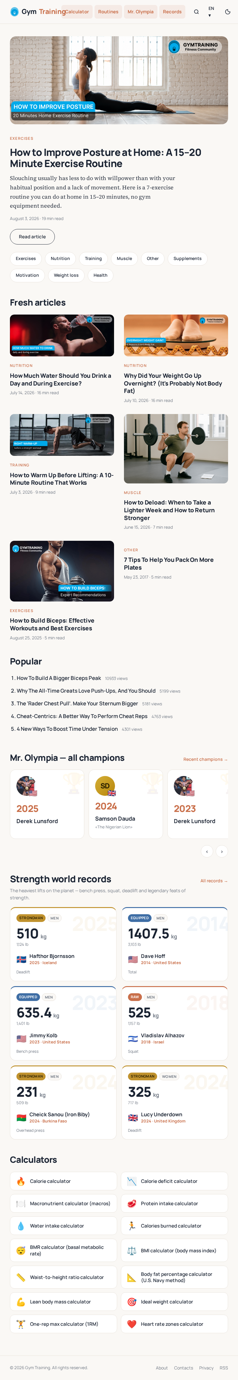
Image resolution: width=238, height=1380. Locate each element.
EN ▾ (211, 11)
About (162, 1368)
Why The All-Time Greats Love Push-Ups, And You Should (86, 690)
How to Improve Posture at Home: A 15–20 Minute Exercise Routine (105, 157)
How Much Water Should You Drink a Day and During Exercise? (60, 379)
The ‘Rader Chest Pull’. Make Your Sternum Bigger (77, 703)
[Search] (196, 12)
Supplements (188, 258)
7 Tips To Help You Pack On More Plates (169, 563)
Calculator (77, 11)
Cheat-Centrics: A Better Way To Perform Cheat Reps (82, 716)
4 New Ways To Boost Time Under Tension (67, 728)
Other (153, 258)
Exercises (21, 138)
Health (101, 275)
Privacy (206, 1368)
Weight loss (66, 275)
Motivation (27, 275)
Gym (39, 11)
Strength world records (60, 878)
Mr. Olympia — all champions (67, 757)
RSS (224, 1368)
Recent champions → (205, 759)
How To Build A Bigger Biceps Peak (59, 677)
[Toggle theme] (228, 12)
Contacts (183, 1368)
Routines (108, 11)
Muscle (124, 258)
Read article (32, 236)
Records (172, 11)
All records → (214, 881)
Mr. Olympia (141, 11)
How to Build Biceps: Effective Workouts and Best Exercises (52, 624)
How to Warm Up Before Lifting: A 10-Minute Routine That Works (62, 479)
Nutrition (60, 258)
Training (93, 258)
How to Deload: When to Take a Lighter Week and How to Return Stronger (169, 510)
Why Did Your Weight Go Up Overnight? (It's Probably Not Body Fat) (173, 383)
